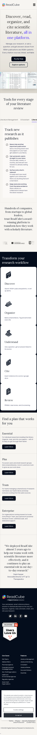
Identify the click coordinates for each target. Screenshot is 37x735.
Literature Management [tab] (9, 120)
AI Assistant (24, 665)
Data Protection (18, 722)
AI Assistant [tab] (24, 120)
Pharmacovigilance (7, 665)
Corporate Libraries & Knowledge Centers (8, 668)
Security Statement (28, 721)
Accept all (18, 715)
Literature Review (25, 667)
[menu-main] (34, 4)
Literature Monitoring (27, 662)
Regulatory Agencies (8, 679)
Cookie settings (18, 710)
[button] (10, 616)
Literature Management (27, 659)
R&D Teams (5, 659)
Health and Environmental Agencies (9, 675)
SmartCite (23, 673)
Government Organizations (6, 683)
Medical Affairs (6, 662)
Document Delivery (26, 670)
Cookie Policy (30, 722)
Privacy (17, 721)
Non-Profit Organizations (9, 672)
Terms (11, 721)
